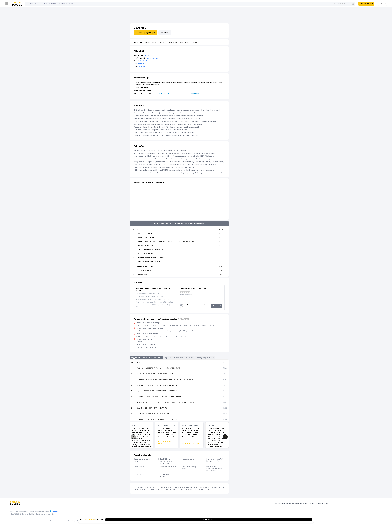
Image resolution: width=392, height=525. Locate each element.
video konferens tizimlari (178, 159)
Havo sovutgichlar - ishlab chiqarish (146, 113)
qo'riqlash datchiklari (173, 162)
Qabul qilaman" (208, 519)
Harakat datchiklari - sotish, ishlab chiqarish (175, 121)
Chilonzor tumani (178, 94)
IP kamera (184, 150)
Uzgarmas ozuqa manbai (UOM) (171, 118)
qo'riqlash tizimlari (187, 162)
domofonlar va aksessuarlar (183, 153)
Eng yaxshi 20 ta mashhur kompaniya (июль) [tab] (146, 358)
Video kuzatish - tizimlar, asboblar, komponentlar (182, 110)
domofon (159, 150)
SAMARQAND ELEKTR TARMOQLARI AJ (152, 408)
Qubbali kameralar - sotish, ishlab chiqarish (173, 130)
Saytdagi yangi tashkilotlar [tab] (205, 358)
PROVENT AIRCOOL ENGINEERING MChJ (151, 258)
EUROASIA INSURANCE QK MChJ (148, 262)
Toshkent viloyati (159, 94)
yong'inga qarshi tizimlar (196, 164)
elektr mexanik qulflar (216, 173)
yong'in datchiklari (140, 164)
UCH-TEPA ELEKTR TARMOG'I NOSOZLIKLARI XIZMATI (158, 391)
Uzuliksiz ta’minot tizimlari (186, 132)
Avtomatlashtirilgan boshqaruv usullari (146, 118)
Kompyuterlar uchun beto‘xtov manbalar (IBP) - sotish (152, 124)
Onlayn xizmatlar (139, 467)
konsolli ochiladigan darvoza (143, 159)
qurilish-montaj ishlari (176, 170)
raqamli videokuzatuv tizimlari (174, 173)
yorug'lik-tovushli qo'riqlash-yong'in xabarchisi (150, 162)
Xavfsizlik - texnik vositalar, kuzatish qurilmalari (149, 110)
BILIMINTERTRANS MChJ (145, 254)
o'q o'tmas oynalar (211, 164)
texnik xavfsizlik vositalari (142, 173)
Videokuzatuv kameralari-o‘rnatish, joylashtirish (149, 127)
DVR (178, 150)
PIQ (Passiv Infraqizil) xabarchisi (158, 156)
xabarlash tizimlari (168, 167)
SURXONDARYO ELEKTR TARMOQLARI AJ (153, 414)
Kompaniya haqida (292, 503)
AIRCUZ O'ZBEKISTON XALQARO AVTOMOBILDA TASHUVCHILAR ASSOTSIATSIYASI (165, 242)
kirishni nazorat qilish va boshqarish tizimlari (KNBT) (151, 170)
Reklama (311, 503)
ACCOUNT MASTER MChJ (146, 238)
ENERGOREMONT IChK (145, 246)
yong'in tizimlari (152, 164)
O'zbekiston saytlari (188, 459)
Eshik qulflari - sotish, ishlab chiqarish (203, 121)
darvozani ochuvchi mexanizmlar (198, 159)
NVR (190, 150)
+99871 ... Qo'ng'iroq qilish (145, 33)
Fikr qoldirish (164, 33)
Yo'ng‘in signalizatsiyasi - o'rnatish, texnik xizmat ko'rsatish (153, 115)
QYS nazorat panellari (161, 159)
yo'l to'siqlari (210, 153)
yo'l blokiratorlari (199, 153)
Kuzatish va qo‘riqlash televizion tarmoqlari (188, 115)
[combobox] (344, 3)
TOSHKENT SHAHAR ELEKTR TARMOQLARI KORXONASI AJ (159, 397)
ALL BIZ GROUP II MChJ (145, 266)
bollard (170, 153)
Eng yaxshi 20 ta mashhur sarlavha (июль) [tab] (179, 358)
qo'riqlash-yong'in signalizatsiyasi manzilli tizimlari (150, 153)
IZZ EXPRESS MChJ (144, 270)
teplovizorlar (210, 170)
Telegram (55, 511)
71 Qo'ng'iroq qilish (151, 58)
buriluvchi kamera (218, 162)
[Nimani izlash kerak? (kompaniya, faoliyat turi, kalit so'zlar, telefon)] (28, 4)
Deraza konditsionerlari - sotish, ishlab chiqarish (182, 135)
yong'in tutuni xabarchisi (178, 156)
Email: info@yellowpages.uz (19, 511)
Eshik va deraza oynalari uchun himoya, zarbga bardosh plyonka (155, 132)
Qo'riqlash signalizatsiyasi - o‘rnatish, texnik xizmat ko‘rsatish (179, 113)
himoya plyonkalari (140, 156)
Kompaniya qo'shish (366, 3)
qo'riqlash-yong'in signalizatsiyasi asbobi (173, 164)
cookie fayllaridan (89, 519)
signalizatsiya (138, 150)
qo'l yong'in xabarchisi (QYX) (197, 156)
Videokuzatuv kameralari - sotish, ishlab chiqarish (183, 127)
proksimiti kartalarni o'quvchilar (194, 170)
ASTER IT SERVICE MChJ (145, 234)
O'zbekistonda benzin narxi (167, 467)
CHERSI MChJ (142, 274)
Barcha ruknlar (280, 503)
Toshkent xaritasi (139, 474)
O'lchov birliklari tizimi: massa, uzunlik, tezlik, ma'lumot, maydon (165, 461)
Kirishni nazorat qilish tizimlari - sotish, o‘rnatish (149, 135)
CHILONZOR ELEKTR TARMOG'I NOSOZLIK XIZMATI (156, 374)
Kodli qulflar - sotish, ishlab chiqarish (146, 130)
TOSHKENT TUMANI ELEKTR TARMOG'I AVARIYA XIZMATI (159, 419)
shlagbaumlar (189, 173)
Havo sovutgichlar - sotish (191, 118)
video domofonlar (170, 150)
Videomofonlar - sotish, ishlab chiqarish (147, 121)
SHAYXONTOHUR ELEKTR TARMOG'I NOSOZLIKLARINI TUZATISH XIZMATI (165, 402)
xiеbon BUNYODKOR (192, 94)
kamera (211, 156)
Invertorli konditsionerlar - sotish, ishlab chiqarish (186, 124)
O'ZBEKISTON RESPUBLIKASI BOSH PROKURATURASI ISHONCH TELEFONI (165, 379)
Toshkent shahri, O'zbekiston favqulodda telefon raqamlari (214, 468)
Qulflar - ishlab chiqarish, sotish (209, 110)
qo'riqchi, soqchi (149, 150)
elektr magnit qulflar (201, 173)
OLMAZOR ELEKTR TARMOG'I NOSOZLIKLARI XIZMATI (157, 385)
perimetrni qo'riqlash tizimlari (185, 167)
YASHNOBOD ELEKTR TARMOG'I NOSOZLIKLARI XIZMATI (158, 368)
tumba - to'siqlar (157, 173)
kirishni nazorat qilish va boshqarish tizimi (147, 167)
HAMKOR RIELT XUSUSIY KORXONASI (150, 250)
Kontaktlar (303, 503)
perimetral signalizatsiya (203, 162)
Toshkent (169, 94)
